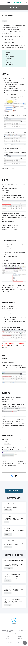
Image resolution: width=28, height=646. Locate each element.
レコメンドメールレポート (10, 503)
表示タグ (8, 60)
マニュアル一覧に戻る (14, 490)
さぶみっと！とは (8, 628)
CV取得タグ (8, 62)
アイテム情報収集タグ (11, 56)
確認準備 (8, 52)
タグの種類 (4, 21)
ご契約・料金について (8, 568)
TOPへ (25, 643)
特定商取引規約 (20, 630)
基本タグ (8, 54)
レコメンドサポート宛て (9, 47)
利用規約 (20, 636)
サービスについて (8, 580)
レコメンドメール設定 (9, 541)
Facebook (12, 476)
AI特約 (8, 636)
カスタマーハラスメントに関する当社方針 (8, 631)
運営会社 (20, 628)
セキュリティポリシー (20, 638)
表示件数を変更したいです (10, 587)
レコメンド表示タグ (8, 311)
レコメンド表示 (7, 516)
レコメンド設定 (7, 528)
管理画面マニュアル (8, 509)
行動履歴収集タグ (10, 58)
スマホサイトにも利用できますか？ (12, 574)
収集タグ (6, 260)
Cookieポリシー (8, 638)
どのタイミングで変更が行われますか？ (13, 599)
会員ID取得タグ (9, 64)
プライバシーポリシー (14, 633)
